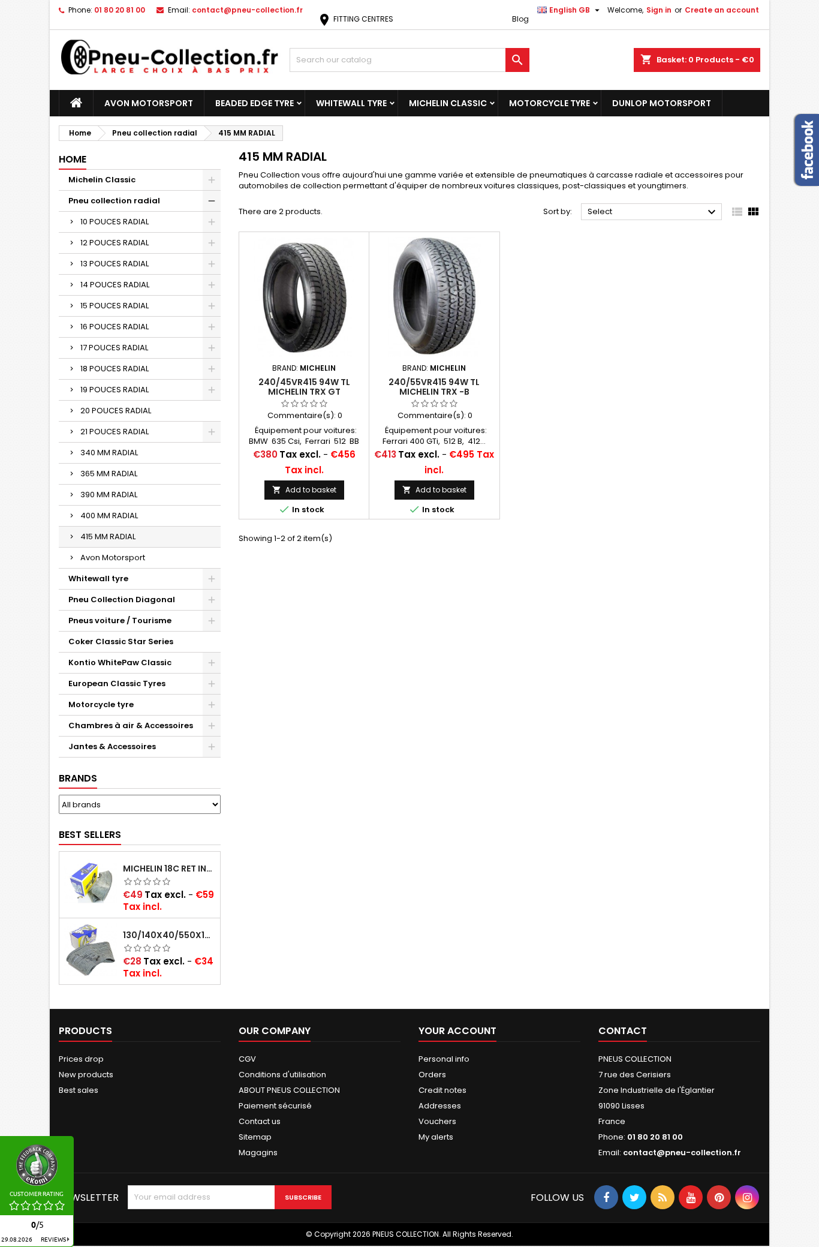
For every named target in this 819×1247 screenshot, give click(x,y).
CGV (247, 1059)
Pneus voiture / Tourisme (119, 620)
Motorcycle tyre (549, 103)
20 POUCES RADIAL (115, 410)
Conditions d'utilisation (282, 1074)
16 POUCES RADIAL (114, 326)
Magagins (258, 1152)
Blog (520, 19)
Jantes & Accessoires (112, 746)
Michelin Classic (448, 103)
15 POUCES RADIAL (114, 305)
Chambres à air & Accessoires (130, 725)
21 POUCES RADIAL (114, 431)
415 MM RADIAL (108, 536)
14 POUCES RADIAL (114, 284)
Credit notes (442, 1090)
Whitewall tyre (351, 103)
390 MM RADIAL (108, 494)
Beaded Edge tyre (254, 103)
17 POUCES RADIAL (114, 347)
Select (653, 212)
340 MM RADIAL (109, 452)
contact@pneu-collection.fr (247, 10)
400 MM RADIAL (109, 515)
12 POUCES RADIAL (114, 242)
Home (72, 159)
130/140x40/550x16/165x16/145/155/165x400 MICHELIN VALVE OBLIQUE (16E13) (169, 935)
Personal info (443, 1059)
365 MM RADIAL (108, 473)
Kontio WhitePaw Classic (119, 662)
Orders (432, 1074)
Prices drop (81, 1059)
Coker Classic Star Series (120, 641)
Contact (622, 1031)
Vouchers (437, 1121)
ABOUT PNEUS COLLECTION (289, 1090)
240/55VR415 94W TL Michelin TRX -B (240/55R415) (434, 391)
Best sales (78, 1090)
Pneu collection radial (114, 200)
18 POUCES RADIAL (114, 368)
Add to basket (304, 490)
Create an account (722, 10)
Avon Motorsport (148, 103)
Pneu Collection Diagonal (121, 599)
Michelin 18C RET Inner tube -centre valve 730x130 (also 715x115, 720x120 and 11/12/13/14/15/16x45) (169, 868)
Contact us (260, 1121)
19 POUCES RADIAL (114, 389)
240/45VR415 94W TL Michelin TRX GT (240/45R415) (304, 391)
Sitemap (255, 1137)
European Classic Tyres (116, 683)
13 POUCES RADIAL (114, 263)
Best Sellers (90, 835)
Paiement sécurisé (275, 1105)
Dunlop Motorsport (661, 103)
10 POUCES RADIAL (114, 221)
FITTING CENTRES (355, 19)
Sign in (659, 10)
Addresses (439, 1105)
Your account (457, 1031)
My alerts (435, 1137)
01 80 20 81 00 (119, 10)
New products (86, 1074)
